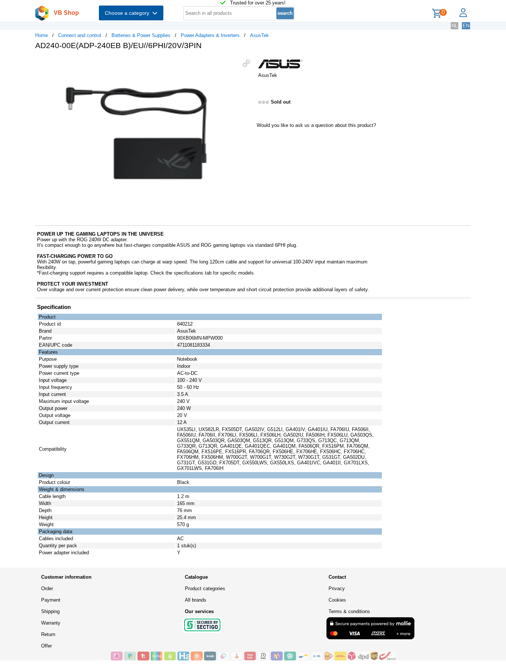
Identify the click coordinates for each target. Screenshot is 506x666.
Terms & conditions (349, 611)
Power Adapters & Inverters (210, 35)
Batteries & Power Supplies (140, 35)
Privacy (337, 588)
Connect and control (79, 35)
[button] (246, 63)
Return (48, 634)
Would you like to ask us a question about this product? (316, 125)
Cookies (337, 600)
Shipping (50, 611)
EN (466, 25)
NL (454, 25)
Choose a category (128, 13)
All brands (195, 600)
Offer (46, 646)
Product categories (205, 588)
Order (47, 588)
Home (41, 35)
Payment (50, 600)
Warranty (50, 623)
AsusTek (259, 35)
